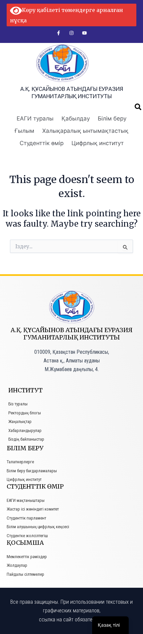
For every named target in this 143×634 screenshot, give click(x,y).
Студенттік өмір (42, 143)
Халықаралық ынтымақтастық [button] (85, 130)
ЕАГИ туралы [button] (35, 118)
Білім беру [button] (112, 118)
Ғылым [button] (24, 130)
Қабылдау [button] (76, 118)
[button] (138, 107)
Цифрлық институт (98, 143)
